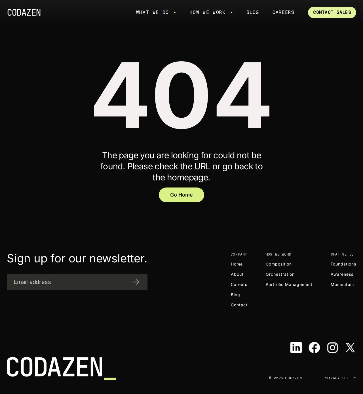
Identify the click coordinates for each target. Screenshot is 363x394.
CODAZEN (26, 12)
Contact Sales (332, 12)
